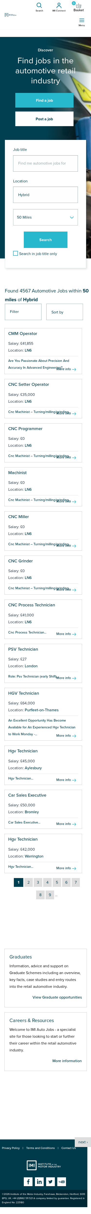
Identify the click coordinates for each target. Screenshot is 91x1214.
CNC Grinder (20, 561)
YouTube (61, 1181)
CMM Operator (22, 333)
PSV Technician (23, 649)
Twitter (50, 1181)
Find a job (44, 100)
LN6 (28, 350)
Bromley (32, 812)
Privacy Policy (11, 1148)
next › (83, 1142)
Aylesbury (33, 768)
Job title (20, 149)
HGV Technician (23, 693)
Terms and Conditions (40, 1148)
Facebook (28, 1181)
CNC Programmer (25, 428)
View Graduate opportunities (57, 997)
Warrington (34, 856)
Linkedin (39, 1181)
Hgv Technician (23, 751)
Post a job (44, 119)
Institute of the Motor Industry (44, 1165)
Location (20, 181)
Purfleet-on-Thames (41, 710)
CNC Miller (18, 516)
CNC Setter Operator (28, 384)
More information (67, 1060)
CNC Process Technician (31, 605)
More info (63, 369)
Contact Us (68, 1148)
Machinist (17, 472)
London (31, 666)
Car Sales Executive (27, 795)
